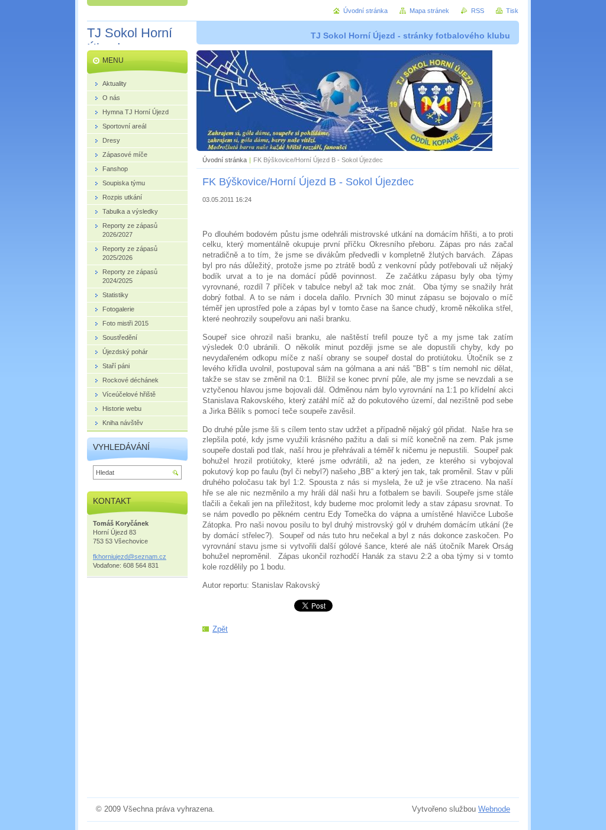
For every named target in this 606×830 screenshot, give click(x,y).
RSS (477, 10)
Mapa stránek (429, 10)
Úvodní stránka (224, 159)
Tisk (512, 10)
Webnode (494, 809)
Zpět (220, 629)
